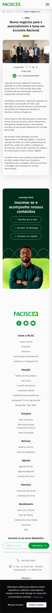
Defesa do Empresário (26, 376)
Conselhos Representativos (26, 395)
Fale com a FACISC (26, 510)
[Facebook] (18, 323)
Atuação (26, 369)
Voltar (27, 18)
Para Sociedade (26, 432)
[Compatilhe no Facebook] (27, 67)
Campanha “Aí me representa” (26, 400)
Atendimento (26, 504)
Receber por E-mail (27, 219)
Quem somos (26, 341)
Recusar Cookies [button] (15, 605)
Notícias (10, 12)
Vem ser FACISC (26, 515)
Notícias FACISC (26, 447)
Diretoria (26, 351)
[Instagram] (26, 323)
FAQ (26, 530)
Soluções (26, 413)
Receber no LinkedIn (28, 236)
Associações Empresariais (26, 356)
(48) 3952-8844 (28, 560)
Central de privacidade (26, 520)
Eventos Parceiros (26, 476)
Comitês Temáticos (26, 385)
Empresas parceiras (26, 491)
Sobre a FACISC (26, 335)
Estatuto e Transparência (26, 361)
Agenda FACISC (26, 466)
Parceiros (26, 484)
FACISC (19, 12)
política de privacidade (41, 552)
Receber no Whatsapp (27, 228)
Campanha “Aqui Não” (26, 405)
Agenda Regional (26, 471)
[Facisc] (11, 4)
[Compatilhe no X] (30, 67)
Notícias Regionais (26, 452)
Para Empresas (26, 419)
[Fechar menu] (47, 4)
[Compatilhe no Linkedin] (33, 67)
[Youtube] (33, 323)
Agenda (26, 460)
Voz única (26, 380)
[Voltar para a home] (3, 11)
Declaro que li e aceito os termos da (27, 552)
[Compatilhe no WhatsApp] (37, 67)
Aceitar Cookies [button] (36, 605)
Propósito (26, 346)
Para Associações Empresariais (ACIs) (26, 426)
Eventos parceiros (26, 495)
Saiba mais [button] (38, 597)
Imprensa (26, 525)
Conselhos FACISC (26, 390)
